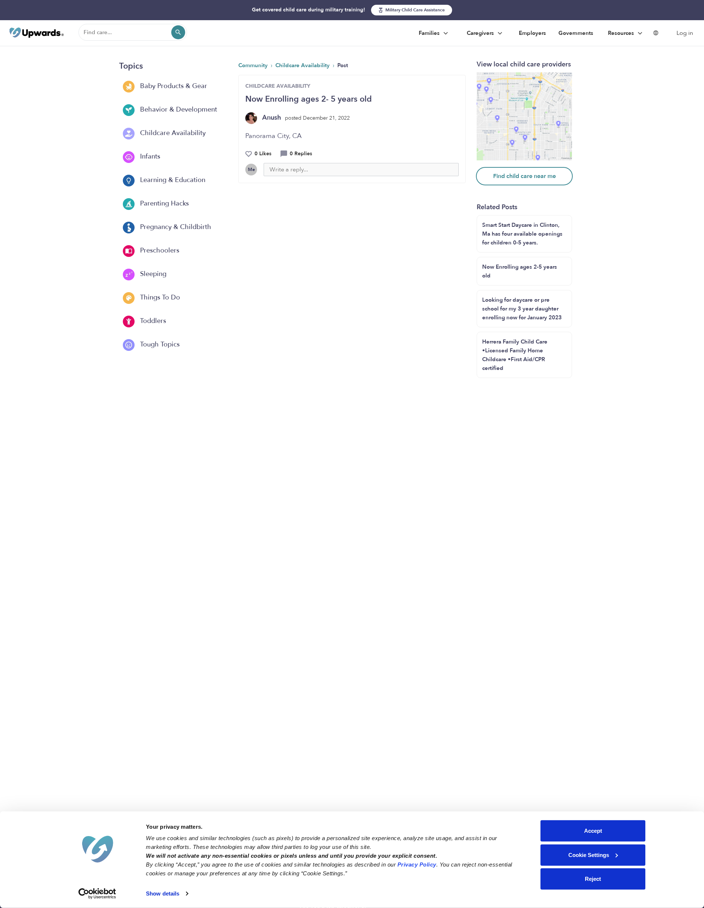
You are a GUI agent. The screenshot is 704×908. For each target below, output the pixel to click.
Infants (149, 156)
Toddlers (152, 321)
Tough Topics (159, 344)
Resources (621, 33)
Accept (593, 831)
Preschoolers (158, 250)
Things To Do (159, 297)
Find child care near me (524, 176)
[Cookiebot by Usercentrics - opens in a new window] (97, 893)
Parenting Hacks (163, 203)
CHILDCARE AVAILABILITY (277, 86)
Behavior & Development (177, 109)
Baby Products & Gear (172, 86)
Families (430, 33)
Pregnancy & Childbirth (174, 227)
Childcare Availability (172, 133)
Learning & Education (171, 180)
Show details (162, 893)
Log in (684, 33)
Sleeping (152, 274)
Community (253, 65)
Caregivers (481, 33)
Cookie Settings (588, 854)
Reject (593, 879)
